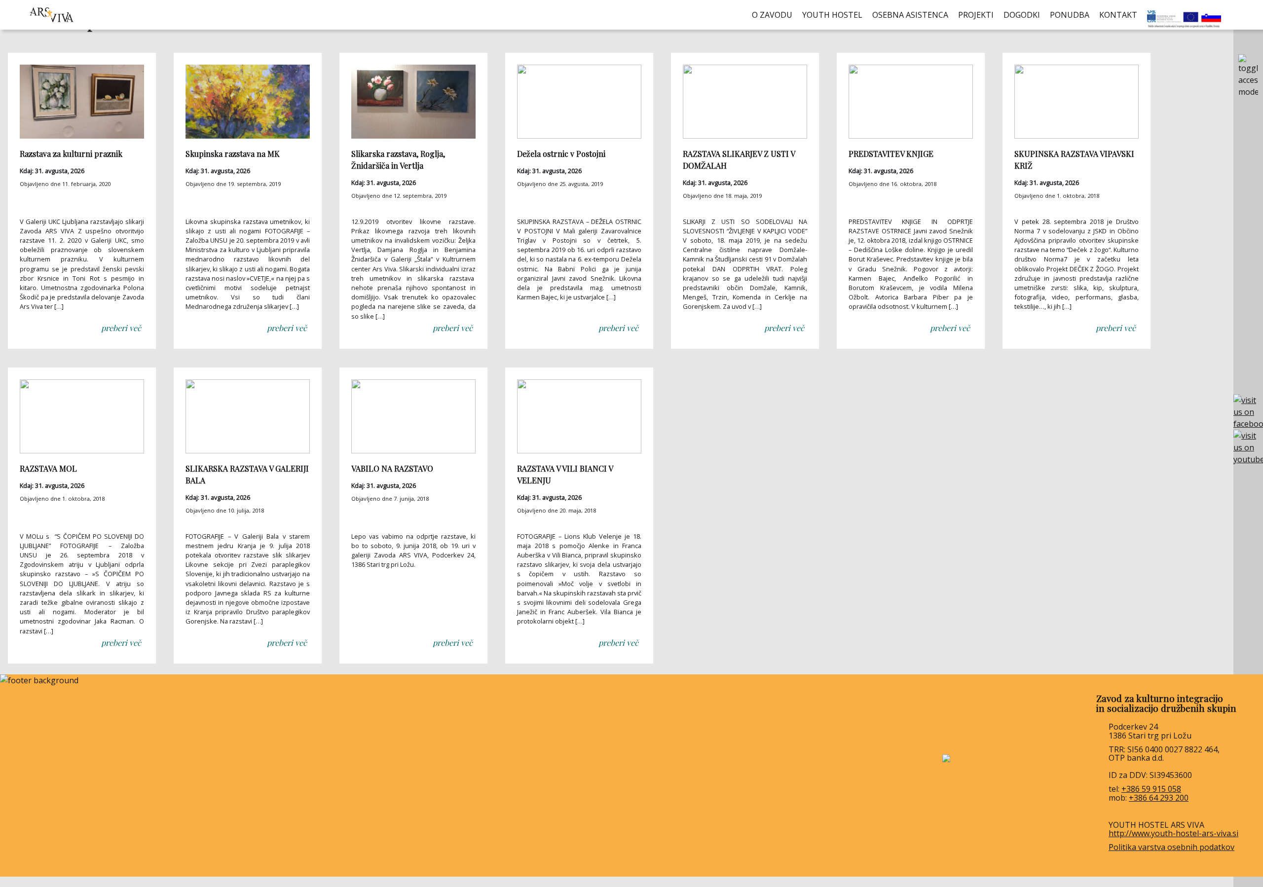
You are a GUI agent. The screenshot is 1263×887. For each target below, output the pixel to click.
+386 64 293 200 (1159, 797)
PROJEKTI (976, 14)
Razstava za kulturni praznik (71, 153)
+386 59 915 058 (1151, 788)
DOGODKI (1021, 14)
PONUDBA (1069, 14)
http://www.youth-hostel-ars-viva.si (1173, 833)
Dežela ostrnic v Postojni (561, 153)
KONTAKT (1118, 14)
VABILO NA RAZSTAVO (392, 468)
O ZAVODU (772, 14)
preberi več (121, 328)
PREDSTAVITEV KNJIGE (891, 153)
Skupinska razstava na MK (233, 153)
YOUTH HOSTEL (832, 14)
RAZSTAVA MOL (48, 468)
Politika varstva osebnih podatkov (1171, 847)
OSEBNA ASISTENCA (910, 14)
